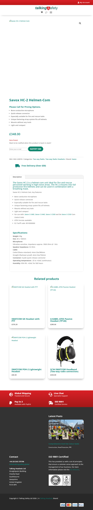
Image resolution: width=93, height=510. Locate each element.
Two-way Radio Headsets (55, 159)
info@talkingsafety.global (19, 464)
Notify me (35, 149)
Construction (53, 447)
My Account (85, 2)
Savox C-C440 (40, 214)
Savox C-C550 (66, 214)
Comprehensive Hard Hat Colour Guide (64, 444)
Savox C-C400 (29, 214)
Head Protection (63, 447)
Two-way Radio (39, 159)
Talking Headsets (46, 498)
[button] (80, 23)
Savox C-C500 (50, 214)
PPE (70, 447)
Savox (74, 159)
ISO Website (74, 470)
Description (17, 177)
